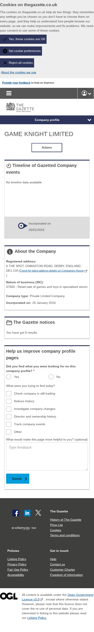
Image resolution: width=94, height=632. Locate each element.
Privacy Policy (16, 564)
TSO (25, 536)
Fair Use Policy (17, 569)
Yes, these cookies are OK (27, 39)
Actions (47, 147)
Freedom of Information (66, 575)
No (58, 377)
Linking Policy (16, 559)
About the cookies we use (18, 72)
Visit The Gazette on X (38, 513)
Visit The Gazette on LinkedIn (27, 513)
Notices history (24, 401)
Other (18, 432)
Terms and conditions (65, 535)
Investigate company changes (34, 409)
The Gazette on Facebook (15, 513)
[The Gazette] (20, 107)
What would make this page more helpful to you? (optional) (47, 439)
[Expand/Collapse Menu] (86, 119)
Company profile (47, 120)
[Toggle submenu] (89, 93)
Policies (13, 550)
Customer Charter (62, 569)
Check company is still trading (34, 393)
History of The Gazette (65, 519)
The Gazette (59, 511)
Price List (56, 525)
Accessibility (15, 575)
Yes (16, 377)
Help (53, 559)
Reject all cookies (21, 62)
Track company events (29, 424)
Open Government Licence (8, 597)
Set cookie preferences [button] (25, 51)
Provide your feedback (16, 82)
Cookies (55, 530)
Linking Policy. (37, 618)
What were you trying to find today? (30, 386)
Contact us (57, 564)
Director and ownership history (35, 416)
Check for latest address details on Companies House (52, 270)
